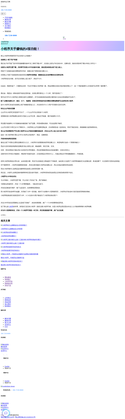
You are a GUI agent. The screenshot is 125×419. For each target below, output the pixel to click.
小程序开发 (8, 281)
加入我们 (8, 304)
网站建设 (8, 277)
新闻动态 (8, 300)
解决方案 (8, 21)
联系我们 (8, 28)
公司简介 (8, 298)
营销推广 (8, 279)
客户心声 (8, 322)
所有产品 (8, 285)
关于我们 (8, 26)
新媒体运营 (8, 283)
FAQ (6, 326)
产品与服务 (8, 17)
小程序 (11, 206)
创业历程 (8, 302)
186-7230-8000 (17, 390)
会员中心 (8, 324)
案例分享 (8, 19)
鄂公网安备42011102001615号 (25, 417)
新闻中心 (8, 23)
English (7, 366)
